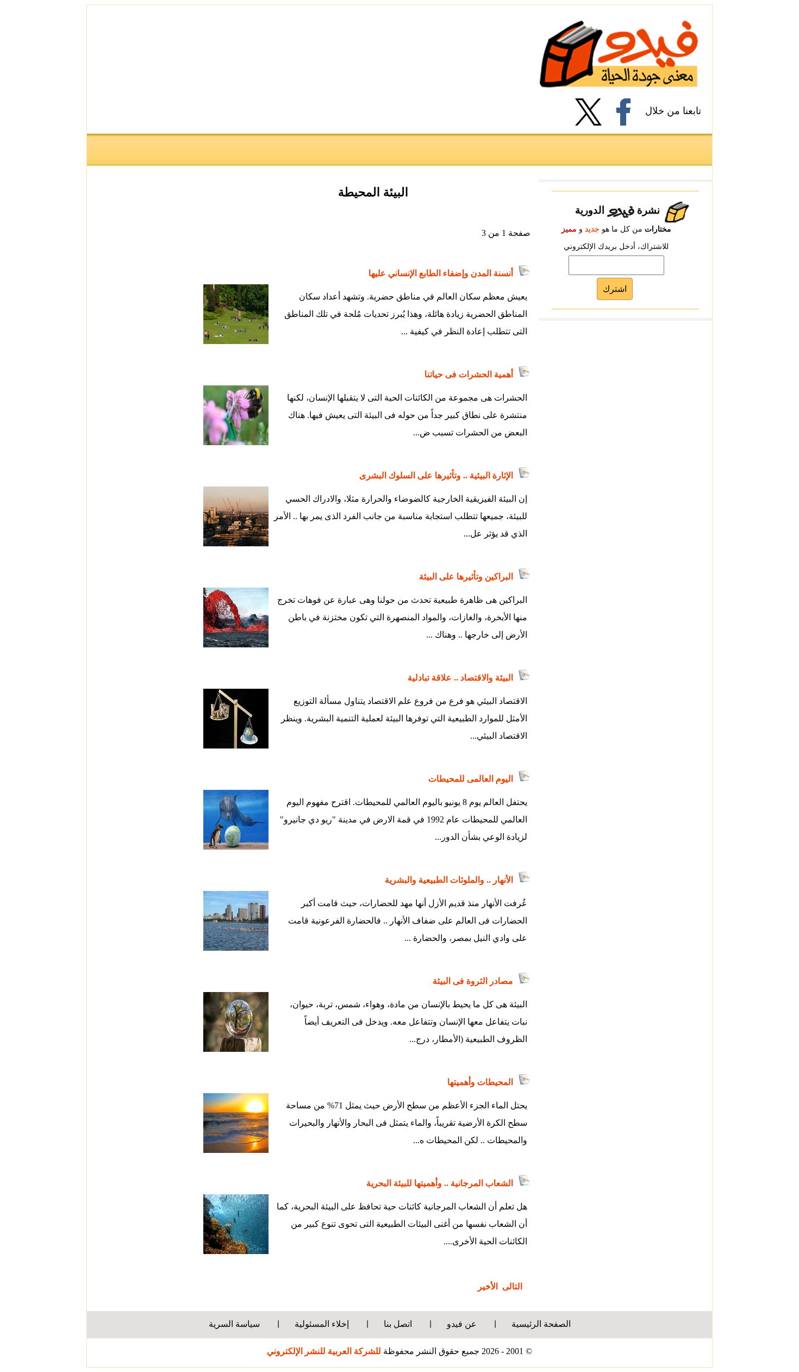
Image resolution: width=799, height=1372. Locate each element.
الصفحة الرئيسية (541, 1324)
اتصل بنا (398, 1324)
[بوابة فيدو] (618, 53)
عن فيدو (462, 1324)
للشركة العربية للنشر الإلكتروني (324, 1351)
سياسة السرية (234, 1324)
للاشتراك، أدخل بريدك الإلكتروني (616, 246)
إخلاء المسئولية (322, 1324)
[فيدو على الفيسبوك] (627, 112)
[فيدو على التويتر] (592, 112)
